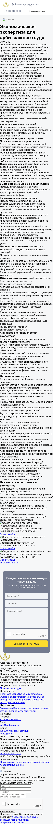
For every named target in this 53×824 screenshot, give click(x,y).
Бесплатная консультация (26, 644)
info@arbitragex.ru (9, 725)
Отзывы (4, 711)
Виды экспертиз (9, 694)
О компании (6, 708)
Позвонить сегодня (10, 688)
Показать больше (9, 562)
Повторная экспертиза (12, 702)
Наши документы (41, 708)
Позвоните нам (7, 811)
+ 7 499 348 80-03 (12, 11)
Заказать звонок (37, 11)
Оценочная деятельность (14, 696)
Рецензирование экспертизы (29, 699)
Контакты (30, 711)
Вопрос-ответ (17, 711)
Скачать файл (7, 534)
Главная (10, 19)
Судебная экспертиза (30, 694)
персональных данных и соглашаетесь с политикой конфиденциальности (19, 819)
